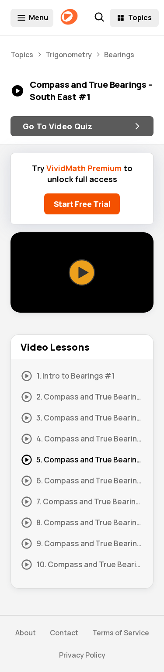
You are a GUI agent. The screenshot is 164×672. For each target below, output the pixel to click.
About (25, 633)
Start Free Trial (82, 204)
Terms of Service (120, 633)
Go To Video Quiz (58, 126)
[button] (82, 272)
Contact (64, 633)
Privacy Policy (82, 655)
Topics (140, 17)
